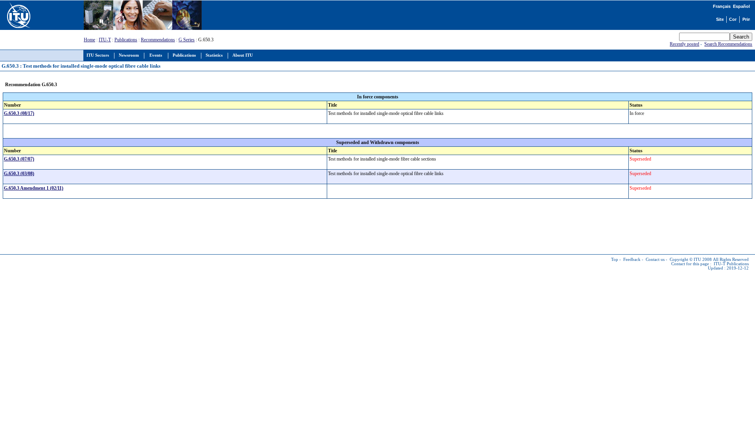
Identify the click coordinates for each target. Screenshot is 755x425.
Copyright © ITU (685, 259)
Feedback (632, 259)
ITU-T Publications (731, 264)
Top (614, 259)
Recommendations (158, 39)
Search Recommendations (728, 44)
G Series (187, 39)
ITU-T (105, 39)
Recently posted (684, 44)
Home (89, 39)
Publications (125, 39)
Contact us (655, 259)
